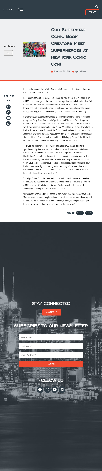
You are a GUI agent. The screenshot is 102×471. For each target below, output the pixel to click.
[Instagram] (8, 112)
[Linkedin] (8, 123)
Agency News (80, 72)
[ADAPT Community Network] (11, 9)
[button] (21, 9)
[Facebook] (8, 107)
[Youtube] (8, 118)
